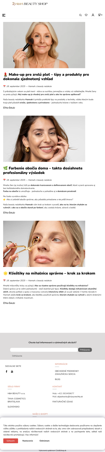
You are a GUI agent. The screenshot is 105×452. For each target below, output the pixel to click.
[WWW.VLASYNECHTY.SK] (30, 3)
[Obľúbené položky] (86, 15)
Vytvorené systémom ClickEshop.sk (52, 450)
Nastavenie (27, 440)
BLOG (57, 379)
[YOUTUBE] (12, 371)
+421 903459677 (66, 393)
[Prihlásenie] (92, 15)
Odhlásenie (17, 355)
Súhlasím (11, 440)
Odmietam (44, 440)
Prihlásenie (85, 349)
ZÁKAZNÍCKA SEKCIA (66, 374)
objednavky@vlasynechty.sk (70, 396)
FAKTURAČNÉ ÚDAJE (62, 401)
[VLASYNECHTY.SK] (7, 371)
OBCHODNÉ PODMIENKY (67, 371)
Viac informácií (31, 434)
